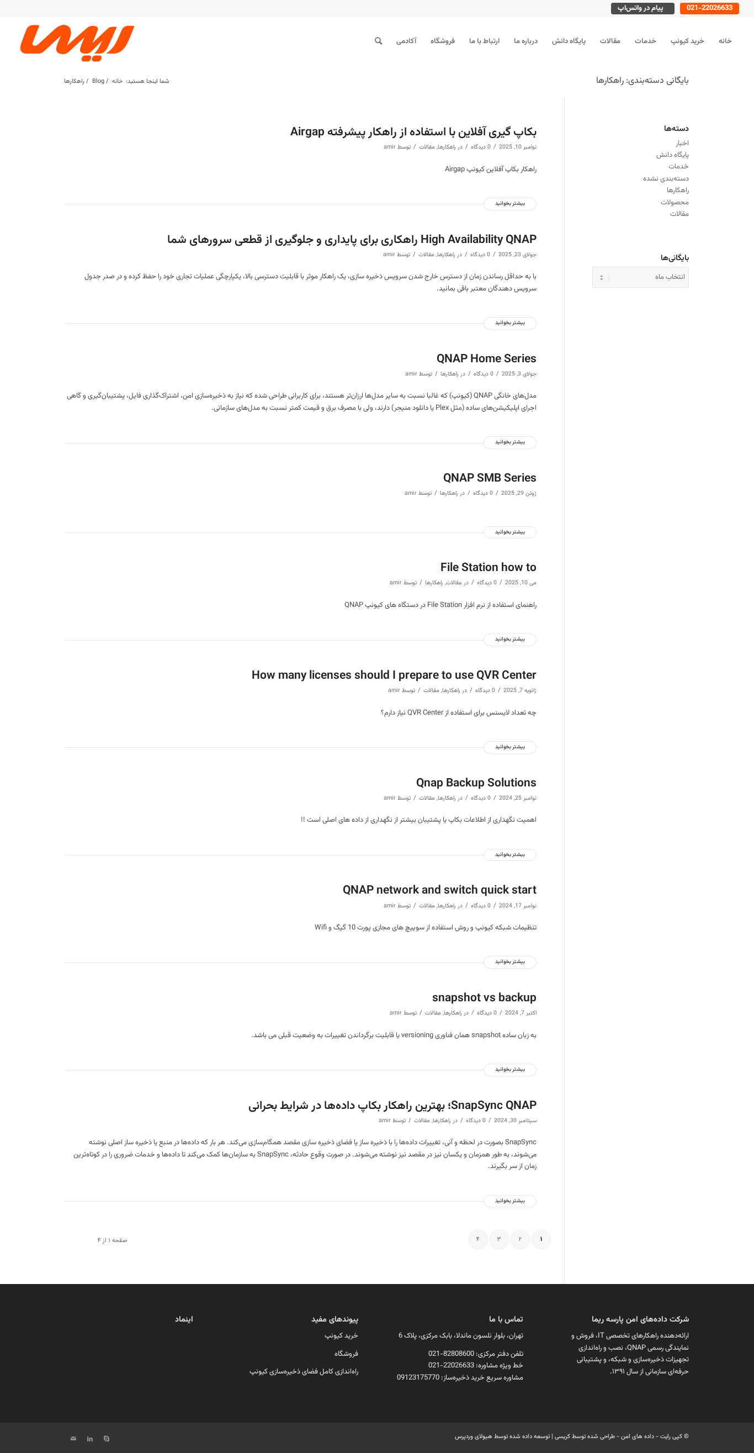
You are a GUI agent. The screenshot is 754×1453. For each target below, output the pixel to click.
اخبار (682, 143)
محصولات (675, 202)
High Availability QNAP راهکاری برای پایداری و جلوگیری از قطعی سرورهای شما (352, 240)
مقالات (427, 147)
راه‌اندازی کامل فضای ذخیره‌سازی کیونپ (303, 1371)
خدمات (678, 166)
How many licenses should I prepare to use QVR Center (394, 676)
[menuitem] (725, 41)
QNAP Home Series (487, 359)
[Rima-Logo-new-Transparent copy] (75, 41)
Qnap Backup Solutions (476, 783)
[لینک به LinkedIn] (90, 1439)
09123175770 (418, 1377)
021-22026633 (709, 8)
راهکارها (447, 147)
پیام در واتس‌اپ (640, 8)
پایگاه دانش (672, 155)
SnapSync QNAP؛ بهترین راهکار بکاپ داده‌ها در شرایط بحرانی (392, 1106)
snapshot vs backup (484, 998)
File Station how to (488, 568)
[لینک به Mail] (73, 1439)
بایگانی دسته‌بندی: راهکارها (642, 81)
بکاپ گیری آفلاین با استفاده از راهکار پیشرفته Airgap (413, 132)
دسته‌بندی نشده (666, 178)
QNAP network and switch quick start (440, 890)
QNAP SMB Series (490, 478)
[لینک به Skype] (106, 1439)
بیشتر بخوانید (510, 203)
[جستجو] (378, 41)
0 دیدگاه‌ (481, 147)
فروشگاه (346, 1354)
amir (390, 147)
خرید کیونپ (341, 1335)
